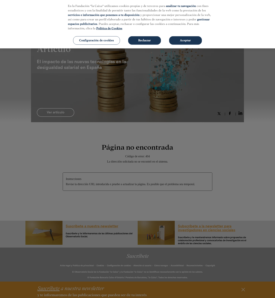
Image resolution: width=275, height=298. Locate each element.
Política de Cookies (109, 28)
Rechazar (144, 40)
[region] (137, 24)
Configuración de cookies (96, 40)
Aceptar (185, 40)
